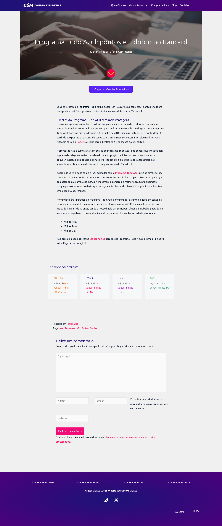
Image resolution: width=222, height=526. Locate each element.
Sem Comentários (122, 51)
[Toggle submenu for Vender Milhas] (146, 5)
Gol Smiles (83, 328)
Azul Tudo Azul (67, 328)
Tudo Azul (73, 323)
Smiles (93, 328)
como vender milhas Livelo (125, 287)
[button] (105, 499)
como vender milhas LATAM (93, 287)
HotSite (81, 142)
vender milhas (97, 238)
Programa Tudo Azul (126, 173)
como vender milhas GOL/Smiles (61, 287)
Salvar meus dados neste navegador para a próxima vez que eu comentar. (149, 404)
